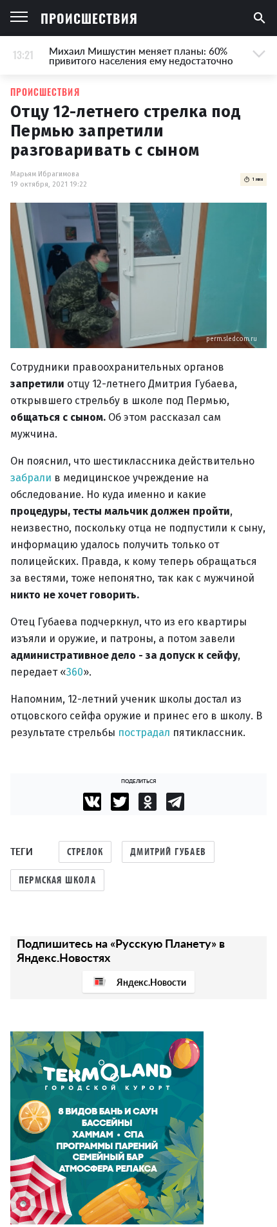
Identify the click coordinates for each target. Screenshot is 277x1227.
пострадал (145, 732)
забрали (32, 478)
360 (74, 672)
